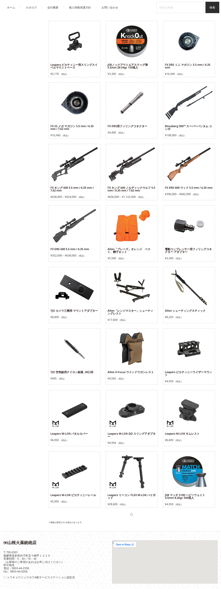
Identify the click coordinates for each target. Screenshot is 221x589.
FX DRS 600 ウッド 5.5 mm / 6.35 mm (189, 188)
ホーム (11, 7)
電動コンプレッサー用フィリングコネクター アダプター (188, 250)
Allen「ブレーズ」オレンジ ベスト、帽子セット (129, 250)
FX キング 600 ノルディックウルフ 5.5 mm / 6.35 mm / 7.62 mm (131, 189)
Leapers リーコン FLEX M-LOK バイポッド (132, 496)
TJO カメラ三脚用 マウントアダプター (74, 311)
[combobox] (180, 7)
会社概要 (52, 7)
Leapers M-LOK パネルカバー (69, 433)
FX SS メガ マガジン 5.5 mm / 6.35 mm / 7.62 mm (72, 127)
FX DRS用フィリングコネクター (127, 126)
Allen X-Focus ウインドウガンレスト (131, 372)
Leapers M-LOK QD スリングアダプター (132, 435)
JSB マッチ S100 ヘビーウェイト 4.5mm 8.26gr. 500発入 (186, 496)
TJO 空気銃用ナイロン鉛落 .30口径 (71, 372)
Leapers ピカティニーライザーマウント (188, 373)
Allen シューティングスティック (185, 311)
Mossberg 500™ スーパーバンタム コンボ (188, 127)
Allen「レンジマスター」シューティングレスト (130, 312)
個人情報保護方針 (80, 7)
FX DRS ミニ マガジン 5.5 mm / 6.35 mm (187, 66)
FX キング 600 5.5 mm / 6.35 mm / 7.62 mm (72, 189)
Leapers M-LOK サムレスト (182, 433)
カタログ (31, 7)
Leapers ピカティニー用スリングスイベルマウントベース (74, 66)
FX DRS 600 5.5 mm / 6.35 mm (69, 249)
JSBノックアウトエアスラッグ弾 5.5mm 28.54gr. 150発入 (129, 66)
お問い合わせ (110, 7)
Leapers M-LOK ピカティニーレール (73, 495)
